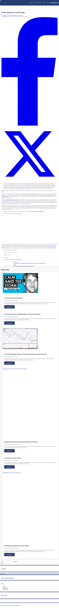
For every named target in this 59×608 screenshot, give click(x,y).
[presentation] (30, 283)
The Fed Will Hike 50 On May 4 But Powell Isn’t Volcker (23, 266)
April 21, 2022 (18, 213)
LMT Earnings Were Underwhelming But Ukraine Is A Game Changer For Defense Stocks (29, 263)
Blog (30, 2)
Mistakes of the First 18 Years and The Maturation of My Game (21, 441)
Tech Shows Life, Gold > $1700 (12, 458)
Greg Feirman (4, 16)
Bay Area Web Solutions (16, 605)
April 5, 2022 (19, 259)
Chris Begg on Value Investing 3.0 (13, 298)
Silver (19, 15)
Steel (22, 15)
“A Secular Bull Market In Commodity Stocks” (10, 199)
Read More (11, 307)
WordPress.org (5, 589)
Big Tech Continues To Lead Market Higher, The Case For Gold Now (22, 314)
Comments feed (5, 588)
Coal (2, 15)
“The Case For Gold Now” (51, 246)
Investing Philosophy (13, 15)
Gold (8, 15)
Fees (48, 2)
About (44, 2)
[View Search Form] (58, 3)
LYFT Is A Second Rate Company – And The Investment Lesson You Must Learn (25, 354)
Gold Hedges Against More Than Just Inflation (16, 545)
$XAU (32, 211)
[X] (29, 181)
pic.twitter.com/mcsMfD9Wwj (38, 211)
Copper (5, 15)
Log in (4, 585)
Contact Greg (53, 2)
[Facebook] (29, 125)
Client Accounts (37, 2)
